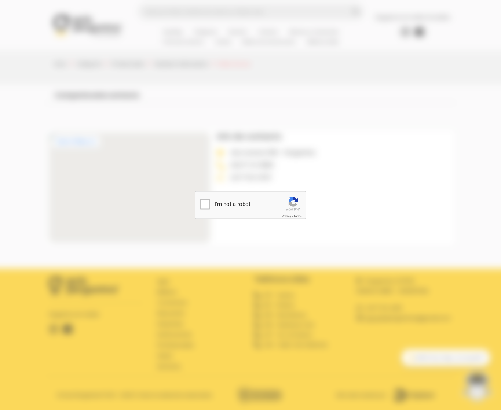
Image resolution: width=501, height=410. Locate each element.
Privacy (286, 216)
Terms (297, 216)
